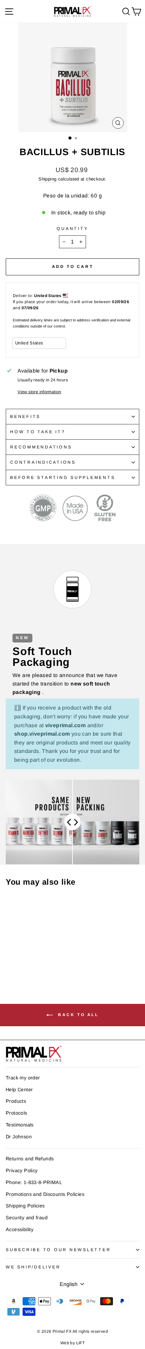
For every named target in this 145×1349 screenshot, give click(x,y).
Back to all (77, 1014)
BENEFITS (25, 416)
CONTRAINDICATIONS (43, 462)
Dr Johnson (19, 1136)
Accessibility (19, 1229)
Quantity (72, 228)
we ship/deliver (33, 1267)
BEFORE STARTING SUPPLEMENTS (62, 477)
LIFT (80, 1343)
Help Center (19, 1089)
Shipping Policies (25, 1205)
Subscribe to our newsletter (58, 1249)
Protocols (16, 1113)
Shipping (47, 179)
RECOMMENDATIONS (41, 447)
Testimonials (20, 1124)
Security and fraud (27, 1217)
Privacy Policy (21, 1170)
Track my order (23, 1077)
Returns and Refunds (30, 1158)
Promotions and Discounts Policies (45, 1194)
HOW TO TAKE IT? (37, 431)
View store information (39, 391)
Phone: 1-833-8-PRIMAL (34, 1182)
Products (16, 1101)
